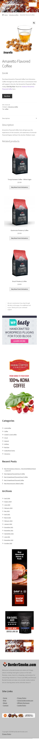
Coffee (6, 431)
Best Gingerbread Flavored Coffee (14, 480)
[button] (33, 22)
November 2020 (8, 540)
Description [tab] (6, 118)
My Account (6, 742)
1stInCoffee (7, 428)
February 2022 (8, 521)
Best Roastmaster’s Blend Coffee (13, 483)
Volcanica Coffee (13, 15)
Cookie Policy (21, 705)
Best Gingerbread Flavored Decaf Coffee (16, 477)
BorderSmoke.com (12, 6)
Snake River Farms (9, 450)
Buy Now (7, 96)
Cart (30, 740)
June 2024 (7, 505)
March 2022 (7, 518)
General (6, 441)
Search (19, 742)
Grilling (6, 444)
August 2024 (7, 501)
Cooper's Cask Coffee (10, 434)
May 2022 (7, 511)
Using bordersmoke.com (25, 700)
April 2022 (7, 514)
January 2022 (8, 524)
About (5, 703)
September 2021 (9, 534)
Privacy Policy (21, 698)
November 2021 (8, 530)
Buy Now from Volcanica (19, 187)
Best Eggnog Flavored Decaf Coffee (14, 474)
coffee (6, 109)
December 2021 (8, 527)
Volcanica (7, 454)
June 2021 (7, 537)
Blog (4, 700)
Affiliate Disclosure (23, 703)
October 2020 (8, 543)
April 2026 (7, 498)
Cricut (6, 438)
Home (6, 15)
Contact (5, 705)
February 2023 (8, 508)
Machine (6, 447)
